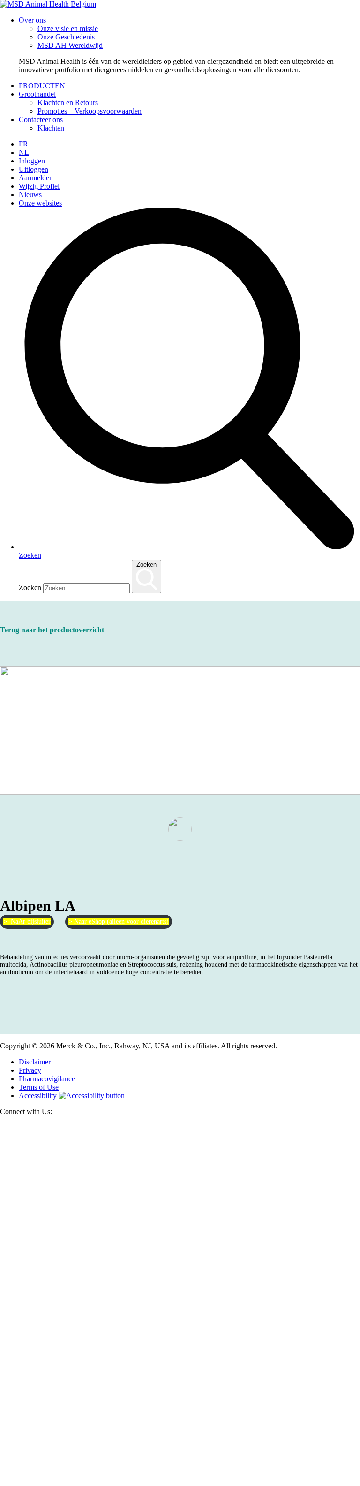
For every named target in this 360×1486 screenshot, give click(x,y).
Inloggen (32, 161)
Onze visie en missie (68, 28)
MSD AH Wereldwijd (70, 45)
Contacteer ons (41, 119)
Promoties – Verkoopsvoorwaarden (90, 111)
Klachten (51, 128)
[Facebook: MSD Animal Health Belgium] (180, 1482)
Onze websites (40, 203)
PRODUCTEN (42, 86)
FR (23, 144)
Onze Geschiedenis (66, 37)
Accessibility (38, 1096)
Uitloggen (33, 169)
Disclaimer (35, 1062)
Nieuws (30, 195)
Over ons (32, 20)
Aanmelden (36, 178)
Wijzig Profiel (39, 186)
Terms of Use (39, 1087)
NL (24, 152)
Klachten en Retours (68, 103)
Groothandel (37, 94)
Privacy (30, 1070)
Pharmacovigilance (47, 1079)
